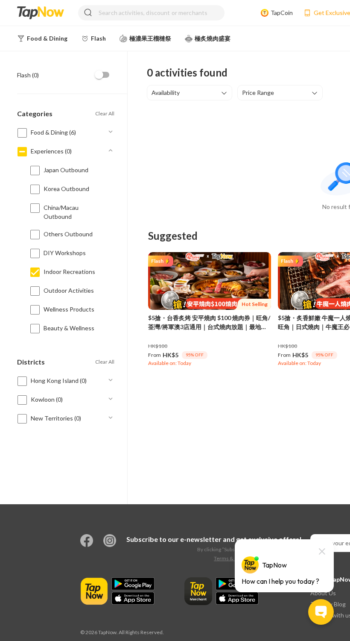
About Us (323, 593)
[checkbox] (102, 74)
